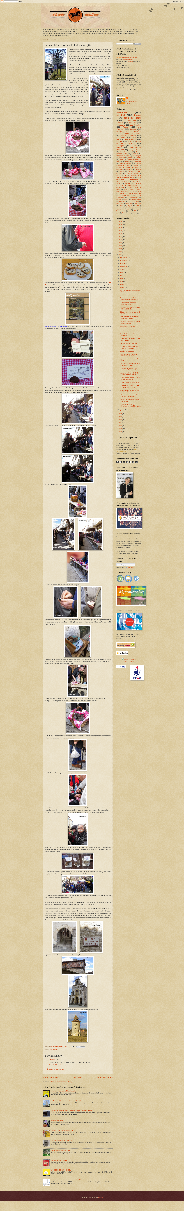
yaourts (130, 205)
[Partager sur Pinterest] (84, 1047)
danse (121, 205)
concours (136, 209)
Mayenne (138, 169)
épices (130, 157)
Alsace (126, 199)
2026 (120, 221)
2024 (120, 227)
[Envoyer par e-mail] (77, 1047)
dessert (119, 148)
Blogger (100, 1197)
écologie (127, 161)
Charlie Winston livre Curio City (129, 382)
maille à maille (128, 189)
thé (125, 175)
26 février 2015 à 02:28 (56, 1065)
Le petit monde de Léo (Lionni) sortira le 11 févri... (129, 391)
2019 (120, 243)
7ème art (119, 123)
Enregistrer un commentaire (55, 1069)
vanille (118, 183)
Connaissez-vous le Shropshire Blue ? (63, 1130)
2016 (120, 252)
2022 (120, 233)
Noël (137, 205)
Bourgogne (122, 201)
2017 (120, 249)
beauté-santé (134, 179)
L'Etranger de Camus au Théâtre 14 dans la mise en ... (130, 386)
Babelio (135, 213)
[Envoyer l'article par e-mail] (72, 1046)
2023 (120, 230)
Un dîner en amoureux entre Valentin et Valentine (129, 347)
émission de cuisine (132, 207)
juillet (122, 272)
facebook (130, 61)
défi (135, 211)
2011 (120, 423)
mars (122, 284)
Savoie (139, 191)
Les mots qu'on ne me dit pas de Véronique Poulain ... (130, 364)
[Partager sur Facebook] (82, 1047)
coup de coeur (132, 118)
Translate (131, 567)
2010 (120, 426)
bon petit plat (130, 121)
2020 (120, 239)
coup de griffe (137, 156)
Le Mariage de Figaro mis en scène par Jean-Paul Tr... (129, 369)
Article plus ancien (104, 1077)
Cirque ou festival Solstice (128, 143)
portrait (133, 137)
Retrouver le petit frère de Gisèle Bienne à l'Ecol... (130, 308)
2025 (120, 224)
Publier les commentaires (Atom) (61, 1082)
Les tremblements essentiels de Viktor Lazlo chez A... (130, 291)
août (121, 269)
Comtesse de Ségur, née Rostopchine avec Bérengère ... (130, 405)
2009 (120, 429)
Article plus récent (51, 1077)
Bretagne (138, 183)
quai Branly (138, 203)
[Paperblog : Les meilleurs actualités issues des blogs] (121, 668)
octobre (122, 263)
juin (121, 275)
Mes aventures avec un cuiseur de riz (62, 1140)
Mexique (122, 157)
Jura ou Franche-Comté (128, 185)
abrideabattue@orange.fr (129, 57)
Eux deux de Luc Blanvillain (59, 1160)
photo (118, 175)
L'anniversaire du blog (127, 351)
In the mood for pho (57, 1120)
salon (134, 146)
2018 (120, 246)
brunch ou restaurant (133, 133)
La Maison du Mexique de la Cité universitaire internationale (69, 1101)
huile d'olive (119, 203)
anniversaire (120, 187)
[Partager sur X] (80, 1047)
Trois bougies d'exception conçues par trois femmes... (129, 327)
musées (119, 141)
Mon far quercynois (126, 295)
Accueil (77, 1077)
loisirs (128, 209)
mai (121, 278)
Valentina (123, 331)
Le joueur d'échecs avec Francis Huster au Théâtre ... (130, 378)
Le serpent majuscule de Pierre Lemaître (63, 1091)
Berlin (123, 213)
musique (133, 129)
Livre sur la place (134, 201)
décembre (123, 257)
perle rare (129, 203)
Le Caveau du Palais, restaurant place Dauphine (130, 322)
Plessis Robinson (136, 199)
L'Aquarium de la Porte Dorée (129, 343)
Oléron (135, 181)
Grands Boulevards (135, 193)
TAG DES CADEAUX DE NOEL (61, 1170)
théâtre (137, 115)
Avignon (126, 127)
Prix (129, 141)
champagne (133, 197)
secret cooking (135, 125)
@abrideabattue (128, 59)
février (122, 287)
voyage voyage (130, 139)
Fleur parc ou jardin (122, 156)
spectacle (121, 115)
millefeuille (121, 112)
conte (129, 211)
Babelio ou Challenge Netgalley (127, 167)
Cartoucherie (119, 209)
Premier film (137, 161)
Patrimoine (120, 137)
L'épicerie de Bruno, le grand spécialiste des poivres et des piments (72, 1110)
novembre (123, 260)
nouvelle (118, 199)
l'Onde (136, 165)
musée (129, 213)
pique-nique (128, 183)
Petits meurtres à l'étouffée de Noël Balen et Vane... (129, 317)
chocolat (119, 169)
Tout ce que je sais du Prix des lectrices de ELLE (66, 1180)
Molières (138, 157)
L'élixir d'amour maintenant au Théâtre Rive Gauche (129, 395)
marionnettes (126, 195)
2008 (120, 432)
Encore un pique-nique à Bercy (60, 1150)
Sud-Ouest (128, 169)
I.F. (133, 191)
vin (117, 139)
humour (122, 193)
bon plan (131, 171)
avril (121, 281)
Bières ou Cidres (122, 181)
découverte (54, 1049)
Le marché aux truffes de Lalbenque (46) (128, 303)
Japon (122, 171)
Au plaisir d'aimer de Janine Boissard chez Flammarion (129, 298)
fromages (120, 146)
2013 (120, 417)
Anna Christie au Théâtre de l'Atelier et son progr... (128, 355)
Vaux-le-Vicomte (121, 211)
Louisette (52, 1059)
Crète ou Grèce (132, 173)
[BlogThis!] (78, 1047)
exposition (133, 123)
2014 (120, 414)
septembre (123, 266)
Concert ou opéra (126, 152)
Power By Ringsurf (129, 661)
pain (121, 159)
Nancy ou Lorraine (135, 150)
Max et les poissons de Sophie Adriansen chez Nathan (129, 374)
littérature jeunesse (128, 135)
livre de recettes (125, 163)
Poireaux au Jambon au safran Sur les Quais (129, 400)
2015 (120, 255)
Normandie (134, 154)
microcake (119, 207)
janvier (122, 410)
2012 (120, 420)
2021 (120, 237)
